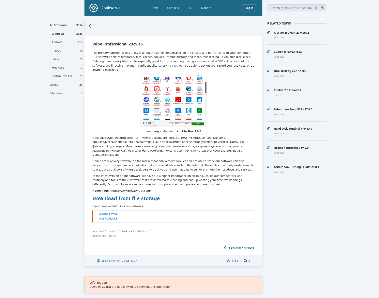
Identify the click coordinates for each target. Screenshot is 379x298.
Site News (66, 93)
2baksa (106, 260)
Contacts (173, 8)
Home (154, 8)
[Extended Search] (315, 7)
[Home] (92, 26)
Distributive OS (67, 76)
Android (67, 42)
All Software (66, 25)
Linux (67, 59)
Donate (206, 8)
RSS (190, 8)
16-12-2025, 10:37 (127, 260)
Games (66, 84)
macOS (67, 50)
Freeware (67, 67)
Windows (67, 34)
